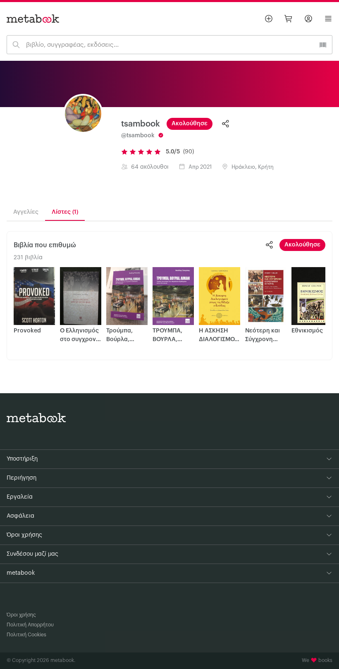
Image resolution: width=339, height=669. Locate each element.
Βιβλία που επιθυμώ (45, 245)
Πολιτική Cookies (26, 634)
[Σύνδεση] (308, 19)
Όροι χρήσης (21, 614)
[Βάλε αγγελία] (269, 19)
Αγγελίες (25, 212)
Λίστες (65, 212)
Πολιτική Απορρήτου (30, 624)
